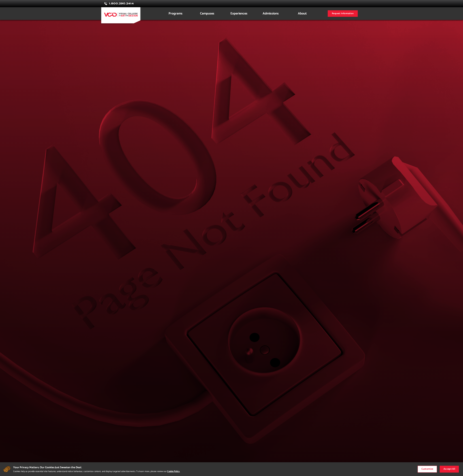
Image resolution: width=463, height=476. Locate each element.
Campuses (207, 13)
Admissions (271, 13)
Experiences (238, 13)
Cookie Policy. (173, 471)
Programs (175, 13)
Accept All (449, 469)
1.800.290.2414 (121, 3)
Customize (427, 469)
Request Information (343, 13)
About (302, 13)
